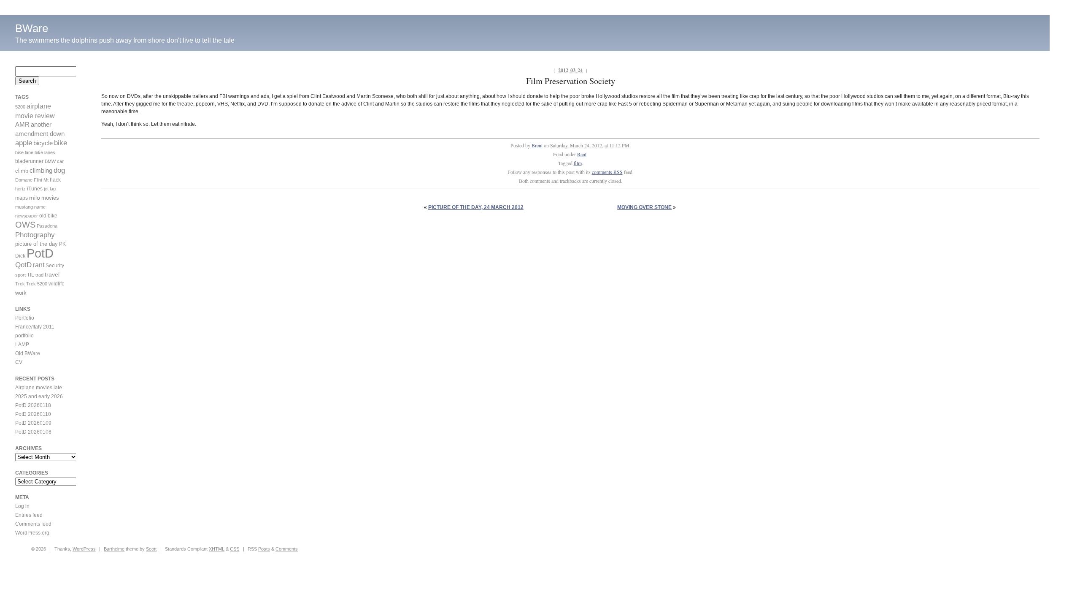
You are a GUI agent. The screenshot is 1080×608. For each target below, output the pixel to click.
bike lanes (45, 152)
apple (23, 143)
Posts (264, 548)
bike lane (24, 152)
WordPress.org (32, 533)
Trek (20, 283)
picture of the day (36, 244)
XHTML (216, 548)
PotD (40, 253)
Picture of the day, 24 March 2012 (476, 207)
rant (38, 265)
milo (34, 197)
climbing (41, 170)
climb (21, 171)
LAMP (22, 344)
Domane (23, 179)
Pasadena (47, 225)
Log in (22, 506)
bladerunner (29, 161)
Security (55, 266)
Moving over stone (644, 207)
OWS (25, 224)
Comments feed (33, 524)
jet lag (50, 188)
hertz (20, 188)
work (21, 293)
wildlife (57, 284)
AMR (22, 124)
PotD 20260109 (33, 423)
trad (39, 274)
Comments (286, 548)
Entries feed (29, 515)
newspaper (26, 215)
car (60, 161)
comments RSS (607, 171)
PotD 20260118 (33, 405)
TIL (30, 275)
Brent (537, 145)
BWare (31, 28)
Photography (35, 235)
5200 (20, 106)
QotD (23, 265)
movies (50, 198)
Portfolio (24, 318)
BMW (50, 161)
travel (52, 274)
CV (18, 362)
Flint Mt (41, 179)
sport (20, 274)
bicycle (43, 143)
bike (60, 143)
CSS (234, 548)
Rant (581, 154)
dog (59, 170)
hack (55, 180)
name (40, 206)
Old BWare (27, 353)
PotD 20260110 (33, 414)
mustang (24, 206)
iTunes (35, 189)
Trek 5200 (36, 283)
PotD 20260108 (33, 432)
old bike (48, 216)
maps (21, 198)
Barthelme (114, 548)
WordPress (84, 548)
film (578, 163)
